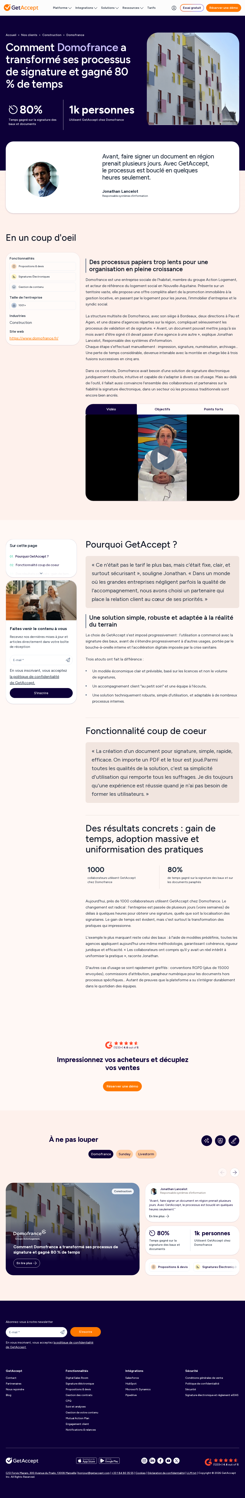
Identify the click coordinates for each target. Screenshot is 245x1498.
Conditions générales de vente (204, 1378)
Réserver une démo (223, 8)
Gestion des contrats (79, 1395)
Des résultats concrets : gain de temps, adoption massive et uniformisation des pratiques (44, 574)
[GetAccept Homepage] (22, 1462)
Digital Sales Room (77, 1378)
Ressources (130, 8)
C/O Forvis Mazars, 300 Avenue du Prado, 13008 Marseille (41, 1473)
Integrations (84, 8)
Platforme (60, 8)
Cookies (141, 1473)
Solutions (108, 8)
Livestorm (146, 1154)
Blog (8, 1395)
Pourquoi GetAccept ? (32, 556)
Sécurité (191, 1371)
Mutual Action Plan (77, 1418)
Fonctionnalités (77, 1371)
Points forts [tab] (213, 409)
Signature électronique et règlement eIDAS (211, 1395)
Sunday (124, 1154)
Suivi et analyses (76, 1406)
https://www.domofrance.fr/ (34, 338)
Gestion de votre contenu (82, 1412)
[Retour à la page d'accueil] (21, 7)
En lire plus (24, 1263)
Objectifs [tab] (162, 409)
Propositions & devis (78, 1389)
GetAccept (14, 1371)
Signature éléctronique (80, 1383)
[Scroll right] (234, 1267)
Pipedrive (131, 1395)
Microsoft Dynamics (138, 1389)
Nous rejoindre (15, 1389)
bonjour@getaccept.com (94, 1473)
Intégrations (134, 1371)
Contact (11, 1378)
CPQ (68, 1400)
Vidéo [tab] (111, 409)
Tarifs (151, 8)
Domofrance (75, 35)
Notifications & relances (81, 1429)
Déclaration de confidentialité (166, 1473)
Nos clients (29, 35)
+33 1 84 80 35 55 (123, 1473)
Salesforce (132, 1378)
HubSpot (131, 1383)
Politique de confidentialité (202, 1383)
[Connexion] (174, 8)
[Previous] (222, 1172)
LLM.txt (192, 1473)
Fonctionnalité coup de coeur (37, 565)
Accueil (11, 35)
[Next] (234, 1172)
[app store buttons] (86, 1462)
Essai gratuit (192, 8)
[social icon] (144, 1461)
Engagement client (77, 1424)
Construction (51, 35)
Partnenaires (13, 1383)
